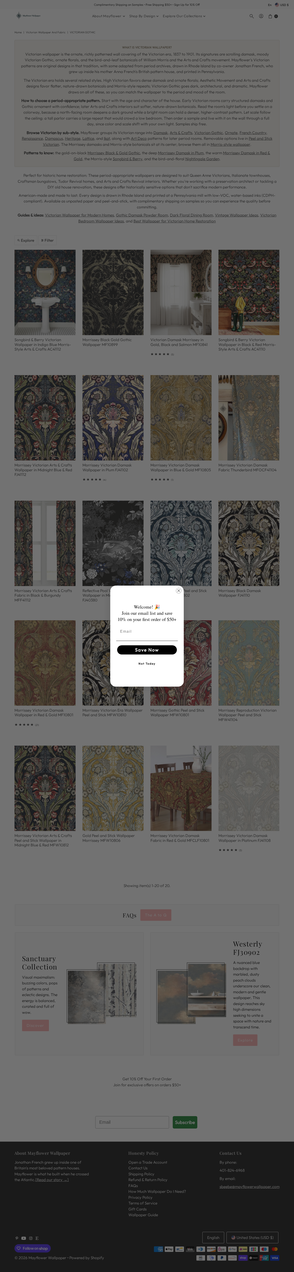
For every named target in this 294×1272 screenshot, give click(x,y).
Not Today (147, 663)
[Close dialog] (178, 590)
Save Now (147, 650)
